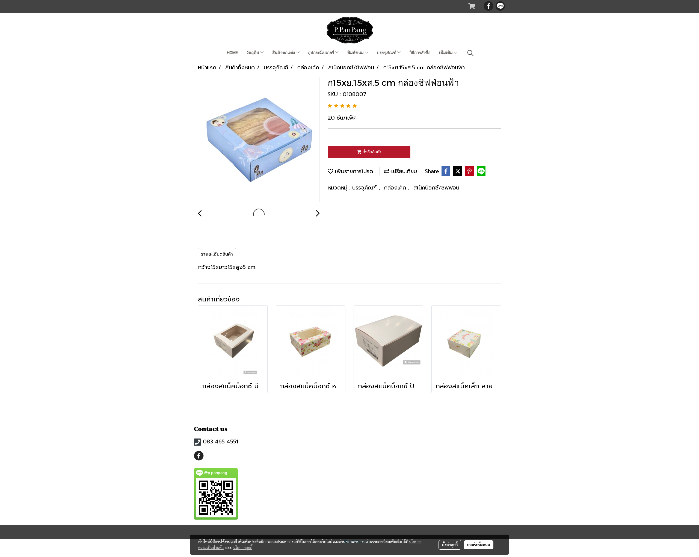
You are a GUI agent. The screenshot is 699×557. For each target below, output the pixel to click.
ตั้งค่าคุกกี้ (450, 544)
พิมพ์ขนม (356, 52)
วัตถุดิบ (253, 52)
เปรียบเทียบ (403, 171)
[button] (470, 53)
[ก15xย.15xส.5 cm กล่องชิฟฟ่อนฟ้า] (258, 139)
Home (232, 52)
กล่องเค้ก (396, 187)
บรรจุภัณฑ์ (387, 52)
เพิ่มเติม (446, 52)
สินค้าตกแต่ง (284, 52)
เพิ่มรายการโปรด (353, 171)
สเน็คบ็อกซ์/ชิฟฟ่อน (436, 187)
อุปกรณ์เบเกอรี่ (321, 52)
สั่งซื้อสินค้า (371, 152)
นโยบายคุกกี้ (242, 547)
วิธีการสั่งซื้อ (420, 52)
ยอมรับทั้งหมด (478, 544)
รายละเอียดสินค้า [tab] (217, 254)
